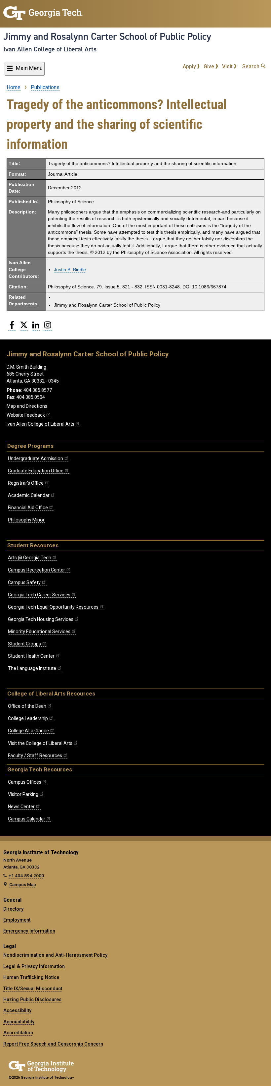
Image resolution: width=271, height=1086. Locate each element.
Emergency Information (29, 931)
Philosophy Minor (26, 519)
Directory (13, 909)
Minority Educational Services (39, 631)
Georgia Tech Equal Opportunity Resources (53, 607)
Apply (190, 66)
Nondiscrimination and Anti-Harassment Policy (55, 955)
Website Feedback (26, 415)
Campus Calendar (26, 818)
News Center (21, 806)
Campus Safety (24, 582)
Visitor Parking (23, 794)
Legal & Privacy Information (34, 966)
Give (209, 66)
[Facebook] (12, 328)
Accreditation (18, 1032)
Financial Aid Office (28, 507)
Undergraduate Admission (35, 458)
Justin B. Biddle (70, 269)
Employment (16, 920)
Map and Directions (27, 406)
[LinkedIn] (36, 328)
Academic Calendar (29, 495)
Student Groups (24, 643)
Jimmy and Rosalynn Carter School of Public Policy (107, 36)
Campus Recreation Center (36, 570)
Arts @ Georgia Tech (29, 557)
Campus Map (22, 884)
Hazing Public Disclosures (32, 999)
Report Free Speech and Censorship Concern (53, 1044)
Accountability (18, 1021)
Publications (45, 87)
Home (13, 87)
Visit (228, 66)
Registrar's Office (26, 483)
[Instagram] (48, 328)
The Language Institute (32, 668)
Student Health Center (31, 656)
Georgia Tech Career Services (39, 594)
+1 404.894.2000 (26, 875)
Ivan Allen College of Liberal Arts (50, 49)
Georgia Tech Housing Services (40, 619)
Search (251, 66)
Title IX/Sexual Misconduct (32, 988)
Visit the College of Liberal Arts (40, 743)
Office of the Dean (27, 706)
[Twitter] (24, 328)
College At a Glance (28, 730)
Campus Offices (24, 782)
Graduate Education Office (35, 470)
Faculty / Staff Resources (35, 755)
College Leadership (28, 718)
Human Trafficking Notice (31, 977)
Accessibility (17, 1010)
